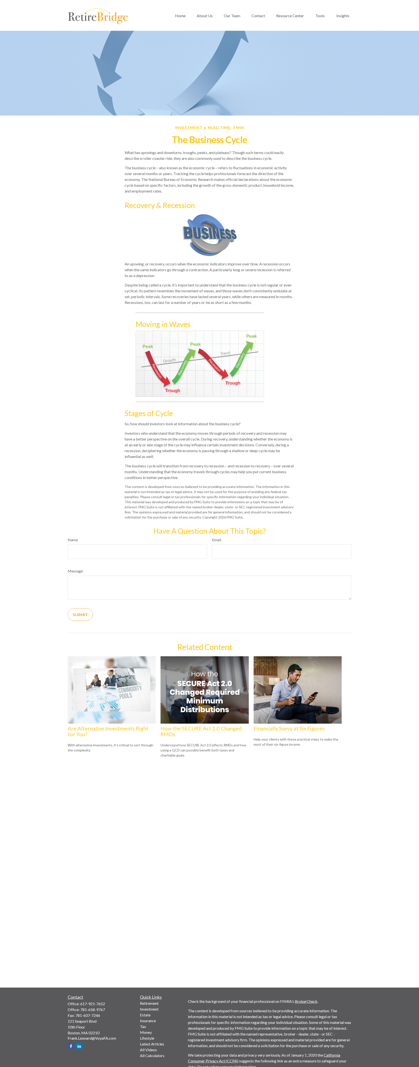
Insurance (148, 1020)
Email (216, 539)
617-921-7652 (92, 1003)
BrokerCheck (306, 1001)
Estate (145, 1015)
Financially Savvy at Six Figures (289, 728)
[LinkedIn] (79, 1046)
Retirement (149, 1003)
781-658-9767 (92, 1009)
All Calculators (152, 1055)
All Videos (148, 1049)
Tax (143, 1026)
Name (73, 539)
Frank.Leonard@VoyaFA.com (92, 1038)
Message (75, 571)
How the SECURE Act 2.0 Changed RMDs (201, 731)
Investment (149, 1009)
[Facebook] (71, 1046)
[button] (180, 15)
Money (146, 1032)
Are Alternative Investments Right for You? (108, 731)
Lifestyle (147, 1038)
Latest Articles (152, 1044)
